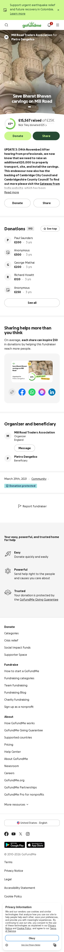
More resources (14, 804)
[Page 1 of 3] (29, 106)
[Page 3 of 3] (35, 106)
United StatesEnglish (33, 822)
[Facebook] (22, 392)
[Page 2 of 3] (32, 106)
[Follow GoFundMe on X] (20, 833)
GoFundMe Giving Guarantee (39, 599)
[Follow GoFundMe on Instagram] (27, 833)
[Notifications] (49, 25)
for (34, 37)
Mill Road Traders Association (34, 432)
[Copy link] (12, 392)
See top (52, 228)
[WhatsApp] (32, 392)
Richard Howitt (24, 274)
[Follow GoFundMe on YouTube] (13, 833)
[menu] (57, 25)
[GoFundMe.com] (32, 25)
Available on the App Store (35, 845)
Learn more (17, 13)
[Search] (6, 25)
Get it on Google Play (14, 845)
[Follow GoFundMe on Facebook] (6, 833)
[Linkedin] (51, 392)
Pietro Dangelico (25, 456)
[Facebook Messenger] (42, 392)
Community (38, 478)
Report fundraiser (35, 506)
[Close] (58, 10)
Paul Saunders (23, 238)
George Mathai (24, 262)
